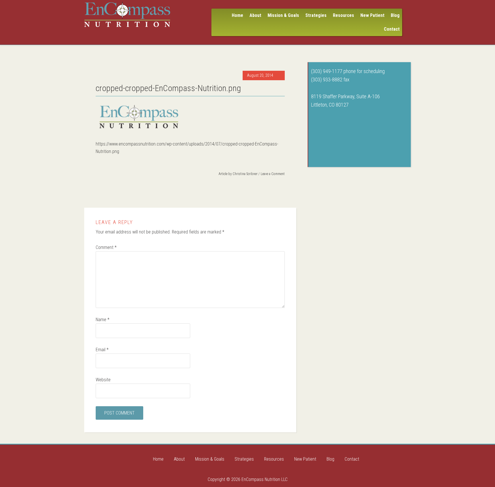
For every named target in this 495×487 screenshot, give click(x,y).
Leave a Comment (273, 174)
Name (102, 319)
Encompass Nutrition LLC (127, 14)
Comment (106, 247)
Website (103, 379)
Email (102, 349)
